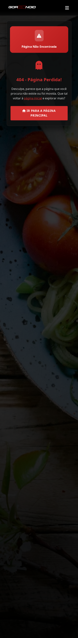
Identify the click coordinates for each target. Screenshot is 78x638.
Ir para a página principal (41, 113)
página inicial (33, 98)
